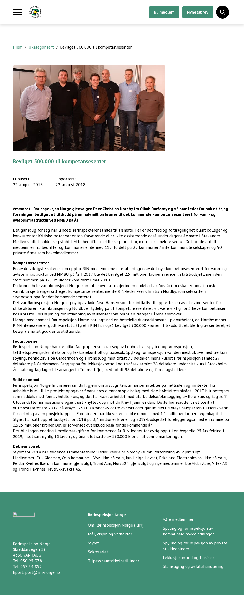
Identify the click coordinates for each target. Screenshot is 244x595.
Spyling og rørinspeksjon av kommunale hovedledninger (188, 531)
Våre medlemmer (178, 519)
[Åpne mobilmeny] (17, 14)
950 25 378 (31, 561)
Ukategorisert (41, 47)
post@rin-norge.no (42, 572)
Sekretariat (98, 551)
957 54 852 (31, 566)
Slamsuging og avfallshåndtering (193, 566)
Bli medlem (164, 12)
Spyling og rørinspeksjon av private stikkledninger (195, 545)
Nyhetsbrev (197, 12)
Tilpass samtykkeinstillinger (113, 561)
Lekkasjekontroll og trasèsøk (189, 557)
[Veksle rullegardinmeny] (222, 12)
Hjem (17, 47)
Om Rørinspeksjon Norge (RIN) (115, 525)
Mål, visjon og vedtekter (110, 534)
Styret (93, 543)
